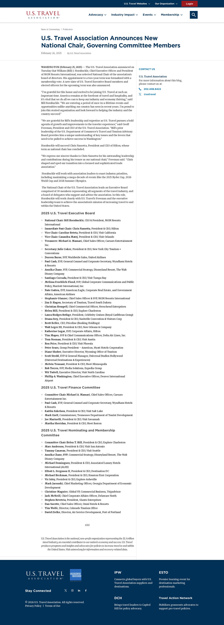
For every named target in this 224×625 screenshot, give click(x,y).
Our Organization (164, 3)
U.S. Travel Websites (135, 3)
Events (148, 14)
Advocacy (96, 14)
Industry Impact (123, 14)
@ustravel (150, 94)
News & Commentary (50, 29)
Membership (170, 14)
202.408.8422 (153, 89)
